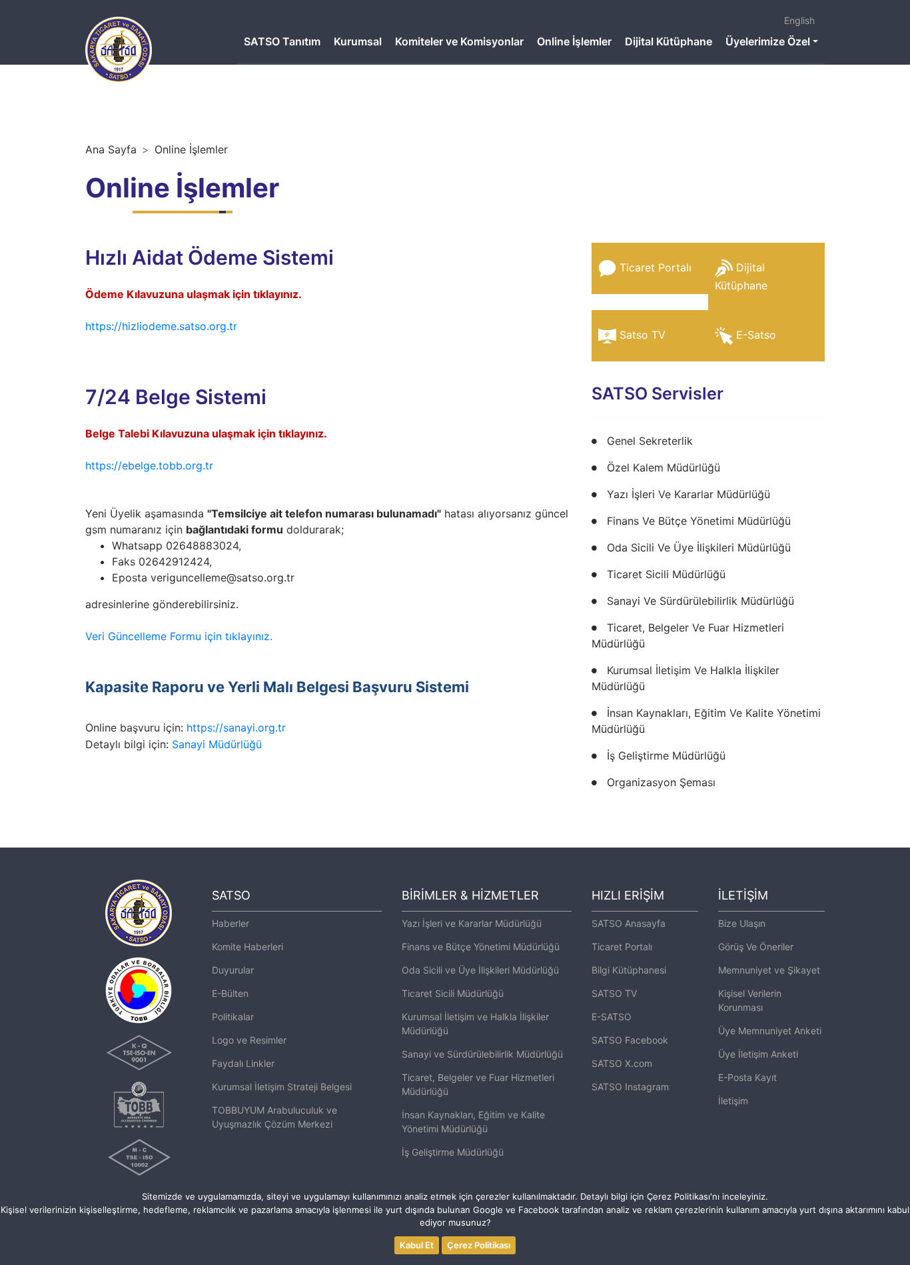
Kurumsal (358, 41)
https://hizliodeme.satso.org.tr (161, 326)
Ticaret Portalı (655, 267)
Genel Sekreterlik (650, 440)
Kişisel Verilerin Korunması (749, 1000)
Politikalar (233, 1016)
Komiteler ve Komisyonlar (459, 41)
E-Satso (756, 334)
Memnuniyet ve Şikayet (769, 970)
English (799, 20)
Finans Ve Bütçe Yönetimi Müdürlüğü (699, 520)
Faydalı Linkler (243, 1063)
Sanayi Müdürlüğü (217, 744)
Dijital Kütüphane (668, 41)
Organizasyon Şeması (661, 782)
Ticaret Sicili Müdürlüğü (666, 574)
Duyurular (233, 970)
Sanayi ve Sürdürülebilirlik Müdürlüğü (482, 1054)
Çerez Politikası (478, 1245)
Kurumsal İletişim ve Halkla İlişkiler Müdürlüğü (475, 1023)
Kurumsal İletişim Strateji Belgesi (282, 1086)
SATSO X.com (622, 1063)
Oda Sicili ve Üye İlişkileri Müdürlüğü (480, 970)
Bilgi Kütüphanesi (629, 970)
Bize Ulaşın (741, 923)
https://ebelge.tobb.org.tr (151, 465)
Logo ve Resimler (249, 1040)
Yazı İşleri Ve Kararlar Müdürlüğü (688, 494)
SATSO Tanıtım (282, 41)
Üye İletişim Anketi (758, 1054)
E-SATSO (612, 1016)
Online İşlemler (574, 41)
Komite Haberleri (247, 946)
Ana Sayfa (111, 149)
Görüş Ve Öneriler (755, 946)
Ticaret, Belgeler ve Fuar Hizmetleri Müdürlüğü (478, 1084)
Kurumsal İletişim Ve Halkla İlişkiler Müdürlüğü (685, 678)
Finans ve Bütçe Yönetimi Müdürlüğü (481, 946)
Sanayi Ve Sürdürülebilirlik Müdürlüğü (700, 600)
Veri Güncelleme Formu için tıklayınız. (178, 636)
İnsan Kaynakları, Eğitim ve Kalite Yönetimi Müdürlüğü (473, 1121)
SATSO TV (614, 993)
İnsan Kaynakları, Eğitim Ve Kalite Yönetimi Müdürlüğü (706, 721)
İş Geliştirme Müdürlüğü (666, 755)
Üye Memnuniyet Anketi (769, 1030)
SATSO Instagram (630, 1086)
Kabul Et (417, 1245)
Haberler (230, 923)
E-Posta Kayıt (747, 1077)
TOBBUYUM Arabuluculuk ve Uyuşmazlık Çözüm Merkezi (274, 1117)
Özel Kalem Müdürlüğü (663, 467)
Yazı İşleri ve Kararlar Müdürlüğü (472, 923)
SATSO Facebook (630, 1040)
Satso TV (643, 334)
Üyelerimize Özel (767, 41)
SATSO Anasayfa (629, 923)
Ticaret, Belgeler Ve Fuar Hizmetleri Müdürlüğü (688, 635)
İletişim (733, 1100)
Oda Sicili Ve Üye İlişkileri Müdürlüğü (699, 547)
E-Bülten (230, 993)
